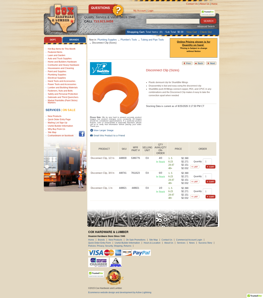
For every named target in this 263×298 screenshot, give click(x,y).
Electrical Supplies (57, 78)
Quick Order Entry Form (99, 243)
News (192, 243)
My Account (139, 10)
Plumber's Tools (129, 39)
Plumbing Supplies (57, 74)
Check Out (206, 32)
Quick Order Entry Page (59, 119)
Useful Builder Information (60, 126)
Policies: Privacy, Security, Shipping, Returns (109, 246)
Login (150, 10)
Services (53, 110)
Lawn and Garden (56, 55)
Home (214, 4)
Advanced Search (206, 26)
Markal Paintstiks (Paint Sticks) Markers (62, 101)
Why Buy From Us (56, 129)
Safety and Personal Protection (63, 94)
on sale (69, 110)
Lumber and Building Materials (63, 87)
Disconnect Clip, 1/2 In (102, 158)
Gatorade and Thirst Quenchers (63, 97)
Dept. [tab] (53, 40)
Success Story (205, 243)
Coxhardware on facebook (61, 135)
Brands (101, 240)
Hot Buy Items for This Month (62, 49)
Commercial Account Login (189, 240)
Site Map (52, 132)
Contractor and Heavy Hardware (63, 65)
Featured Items (55, 52)
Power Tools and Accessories (62, 84)
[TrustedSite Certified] (208, 13)
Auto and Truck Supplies (60, 58)
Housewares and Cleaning (61, 68)
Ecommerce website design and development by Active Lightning (119, 292)
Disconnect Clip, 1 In (101, 188)
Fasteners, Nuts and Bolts (60, 91)
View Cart (191, 32)
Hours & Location (152, 243)
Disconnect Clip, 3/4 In (102, 173)
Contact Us (192, 4)
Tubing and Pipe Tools (152, 39)
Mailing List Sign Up (57, 122)
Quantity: (198, 161)
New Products (54, 116)
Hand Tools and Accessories (61, 81)
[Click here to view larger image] (116, 95)
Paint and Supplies (57, 71)
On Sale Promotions (135, 240)
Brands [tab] (74, 40)
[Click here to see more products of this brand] (100, 68)
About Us (204, 4)
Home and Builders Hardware (62, 62)
